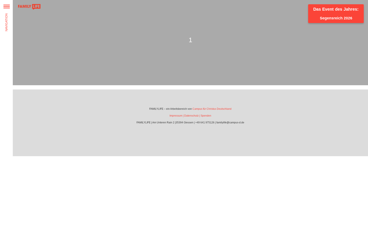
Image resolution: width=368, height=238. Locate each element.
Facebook (184, 134)
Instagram (196, 134)
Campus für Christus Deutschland (212, 108)
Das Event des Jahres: (336, 13)
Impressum (176, 115)
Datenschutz (191, 115)
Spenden (206, 115)
